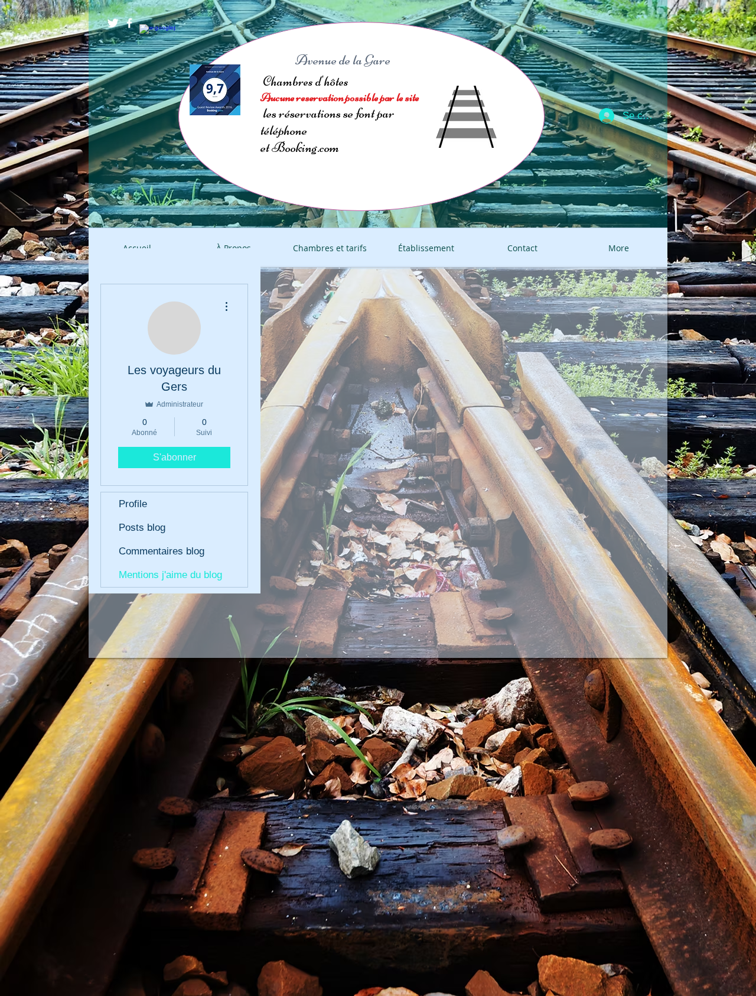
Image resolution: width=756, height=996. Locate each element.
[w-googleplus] (145, 30)
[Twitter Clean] (112, 23)
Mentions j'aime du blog (170, 574)
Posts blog (142, 527)
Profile (133, 504)
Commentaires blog (161, 551)
